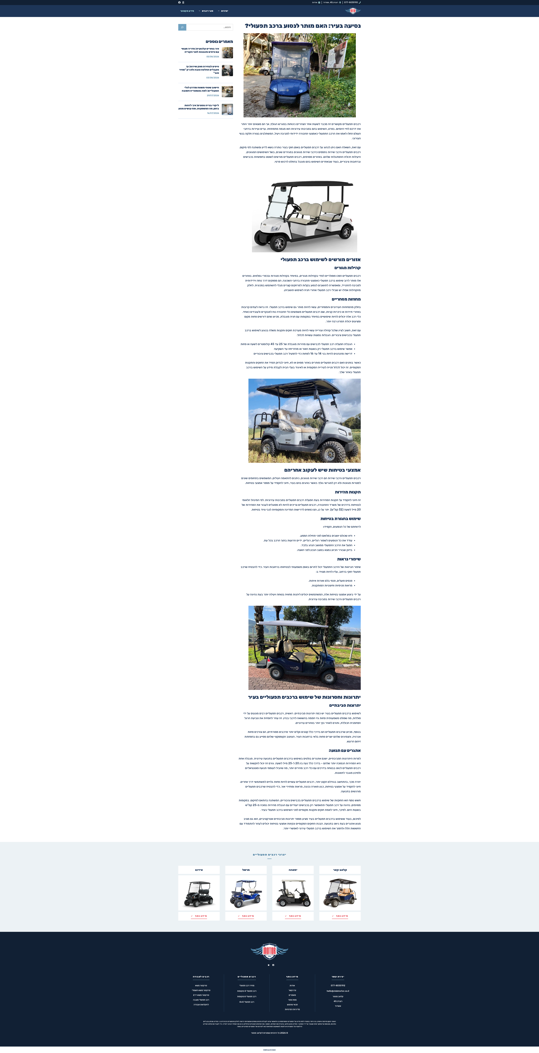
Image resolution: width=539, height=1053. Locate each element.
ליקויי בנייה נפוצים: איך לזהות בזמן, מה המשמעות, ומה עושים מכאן (198, 107)
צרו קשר (292, 990)
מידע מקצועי (187, 11)
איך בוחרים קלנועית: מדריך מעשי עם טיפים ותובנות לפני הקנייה (200, 50)
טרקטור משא (201, 985)
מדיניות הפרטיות (292, 1009)
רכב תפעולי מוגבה (201, 1000)
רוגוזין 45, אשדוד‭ (330, 2)
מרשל (246, 870)
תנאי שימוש (292, 1004)
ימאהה (293, 870)
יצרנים (224, 11)
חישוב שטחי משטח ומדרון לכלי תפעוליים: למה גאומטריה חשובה (200, 89)
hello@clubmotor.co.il (338, 991)
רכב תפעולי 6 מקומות (246, 996)
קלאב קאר (340, 870)
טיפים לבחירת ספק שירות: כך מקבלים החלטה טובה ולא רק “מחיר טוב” (199, 70)
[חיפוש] (182, 27)
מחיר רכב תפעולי (246, 985)
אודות (314, 2)
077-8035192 (351, 2)
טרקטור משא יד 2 (201, 995)
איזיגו (199, 870)
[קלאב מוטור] (353, 11)
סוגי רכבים (207, 11)
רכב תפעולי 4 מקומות (246, 991)
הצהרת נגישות (269, 1050)
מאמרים (292, 995)
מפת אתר (292, 1000)
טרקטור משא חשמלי (201, 990)
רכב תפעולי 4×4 (246, 1002)
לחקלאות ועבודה (201, 1004)
